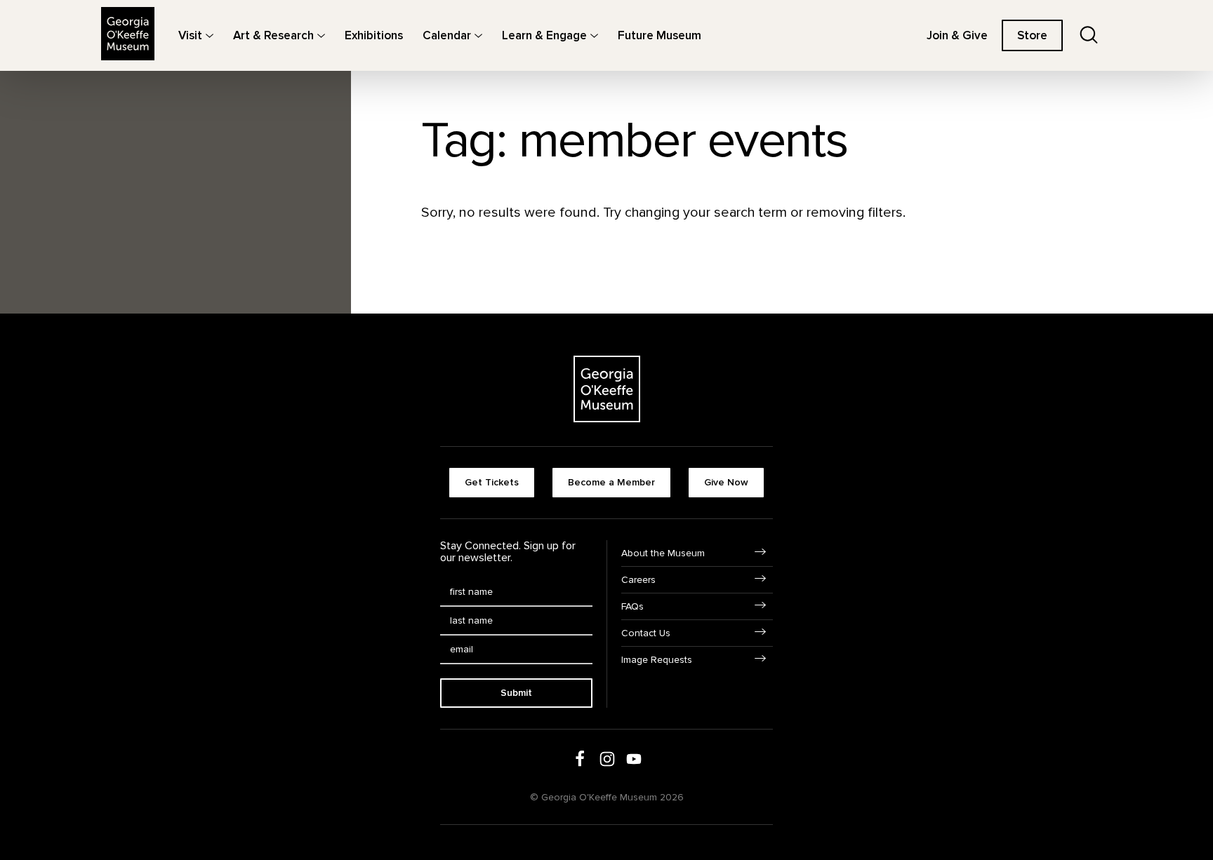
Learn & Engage (544, 35)
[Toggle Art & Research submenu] (321, 35)
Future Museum (659, 35)
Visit (190, 35)
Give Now (726, 482)
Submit (516, 693)
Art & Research (273, 35)
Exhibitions (374, 35)
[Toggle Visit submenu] (209, 35)
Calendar (447, 35)
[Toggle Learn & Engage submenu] (594, 35)
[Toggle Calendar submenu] (478, 35)
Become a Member (611, 482)
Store (1032, 35)
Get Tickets (492, 482)
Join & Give (957, 35)
